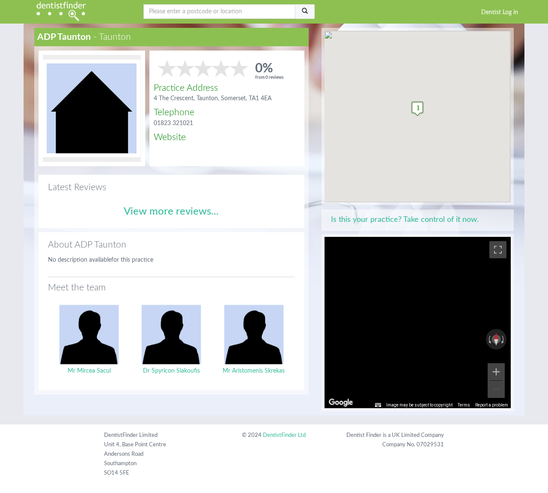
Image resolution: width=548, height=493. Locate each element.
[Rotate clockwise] (503, 339)
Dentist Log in (499, 12)
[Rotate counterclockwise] (489, 339)
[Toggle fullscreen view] (497, 249)
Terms (464, 405)
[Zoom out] (496, 389)
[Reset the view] (496, 339)
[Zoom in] (496, 371)
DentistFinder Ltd (284, 435)
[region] (418, 322)
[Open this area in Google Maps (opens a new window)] (341, 402)
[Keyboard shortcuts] (378, 405)
